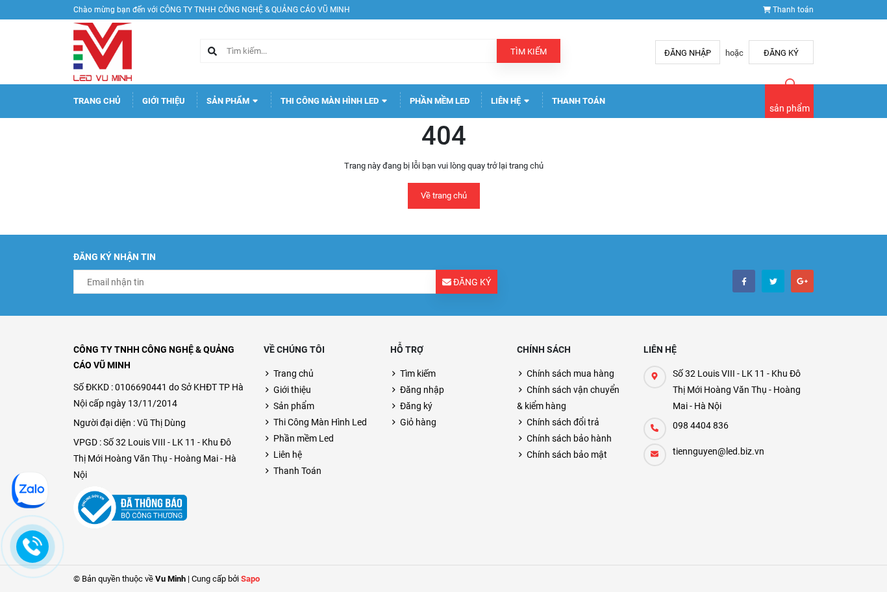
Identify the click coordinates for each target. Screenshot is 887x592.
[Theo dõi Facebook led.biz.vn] (743, 281)
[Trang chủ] (102, 51)
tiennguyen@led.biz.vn (718, 451)
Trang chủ (97, 101)
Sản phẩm (228, 101)
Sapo (250, 579)
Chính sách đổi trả (563, 422)
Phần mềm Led (439, 101)
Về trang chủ (444, 195)
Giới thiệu (163, 101)
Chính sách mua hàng (570, 373)
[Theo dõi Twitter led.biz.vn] (773, 281)
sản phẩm (789, 108)
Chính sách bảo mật (567, 454)
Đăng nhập (687, 53)
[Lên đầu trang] (835, 568)
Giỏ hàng (418, 422)
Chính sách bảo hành (569, 438)
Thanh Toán (578, 101)
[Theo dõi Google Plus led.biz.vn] (802, 281)
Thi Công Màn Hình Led (331, 101)
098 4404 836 (701, 425)
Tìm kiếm (528, 51)
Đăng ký (781, 53)
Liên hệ (507, 101)
